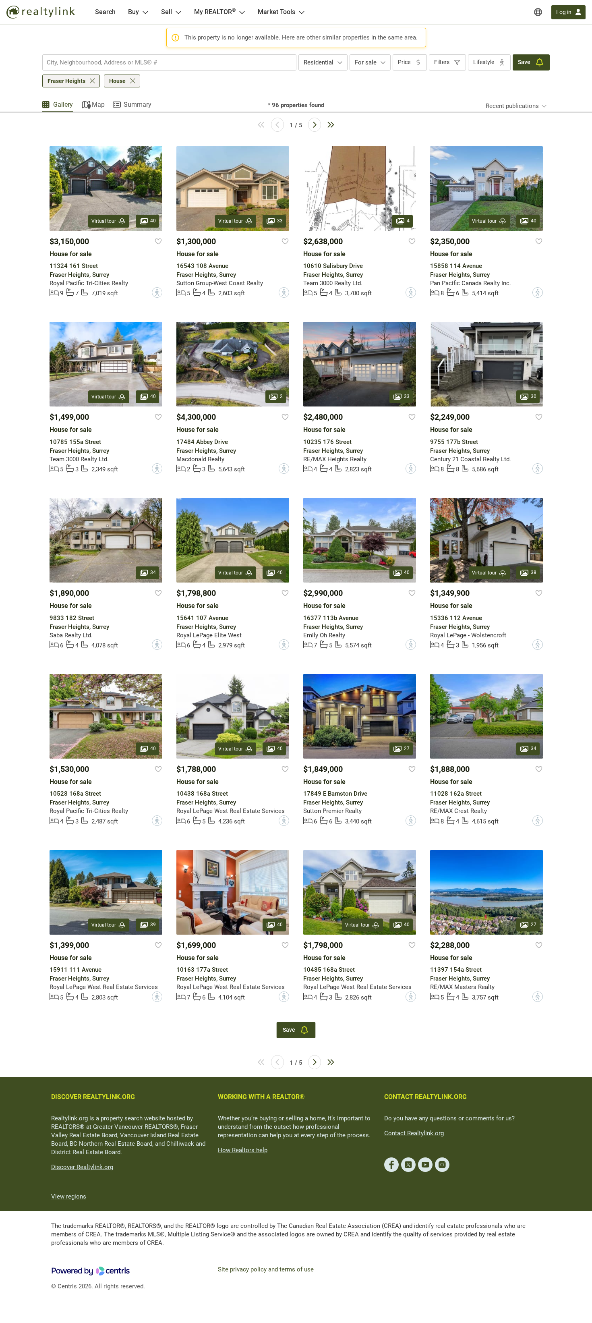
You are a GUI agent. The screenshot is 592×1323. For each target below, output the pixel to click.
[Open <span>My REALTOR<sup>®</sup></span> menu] (242, 12)
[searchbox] (164, 62)
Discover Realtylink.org (82, 1167)
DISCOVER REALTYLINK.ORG (93, 1097)
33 (280, 221)
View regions (68, 1196)
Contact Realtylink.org (414, 1133)
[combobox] (169, 62)
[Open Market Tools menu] (301, 12)
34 (153, 573)
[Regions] (538, 12)
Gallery (63, 104)
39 (153, 924)
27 (407, 748)
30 (533, 397)
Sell (166, 12)
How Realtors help (242, 1150)
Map (98, 104)
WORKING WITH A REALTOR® (261, 1097)
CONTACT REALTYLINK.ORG (425, 1097)
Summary (137, 104)
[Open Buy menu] (145, 12)
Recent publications (512, 106)
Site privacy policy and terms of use (266, 1269)
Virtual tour (103, 221)
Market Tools (276, 12)
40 (153, 221)
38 (533, 573)
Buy (133, 12)
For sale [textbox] (366, 62)
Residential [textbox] (318, 62)
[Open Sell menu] (178, 12)
